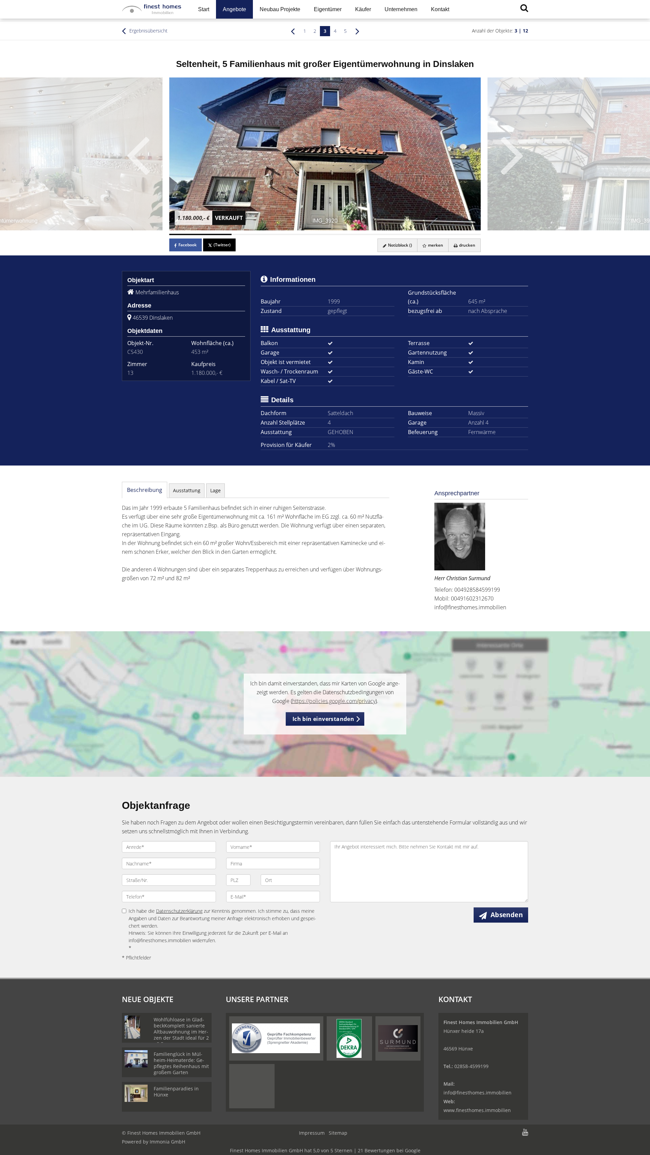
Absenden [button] (507, 914)
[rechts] (357, 30)
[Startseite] (151, 9)
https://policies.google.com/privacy (333, 701)
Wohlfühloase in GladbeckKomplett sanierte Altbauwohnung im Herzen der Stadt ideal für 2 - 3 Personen (181, 1031)
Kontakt (440, 9)
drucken (466, 245)
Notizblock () (399, 245)
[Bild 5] (449, 234)
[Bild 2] (263, 234)
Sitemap (338, 1133)
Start (203, 9)
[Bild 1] (200, 234)
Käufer (363, 9)
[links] (293, 30)
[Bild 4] (387, 234)
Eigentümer (328, 9)
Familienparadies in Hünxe (176, 1091)
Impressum (312, 1133)
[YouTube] (525, 1133)
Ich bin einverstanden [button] (323, 719)
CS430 (135, 352)
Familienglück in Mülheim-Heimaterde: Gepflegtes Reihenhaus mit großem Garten (181, 1063)
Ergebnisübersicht (148, 30)
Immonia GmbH (167, 1141)
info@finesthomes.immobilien (470, 607)
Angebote (234, 9)
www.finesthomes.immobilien (477, 1110)
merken (435, 245)
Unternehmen (401, 9)
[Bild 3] (325, 234)
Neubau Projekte (280, 9)
